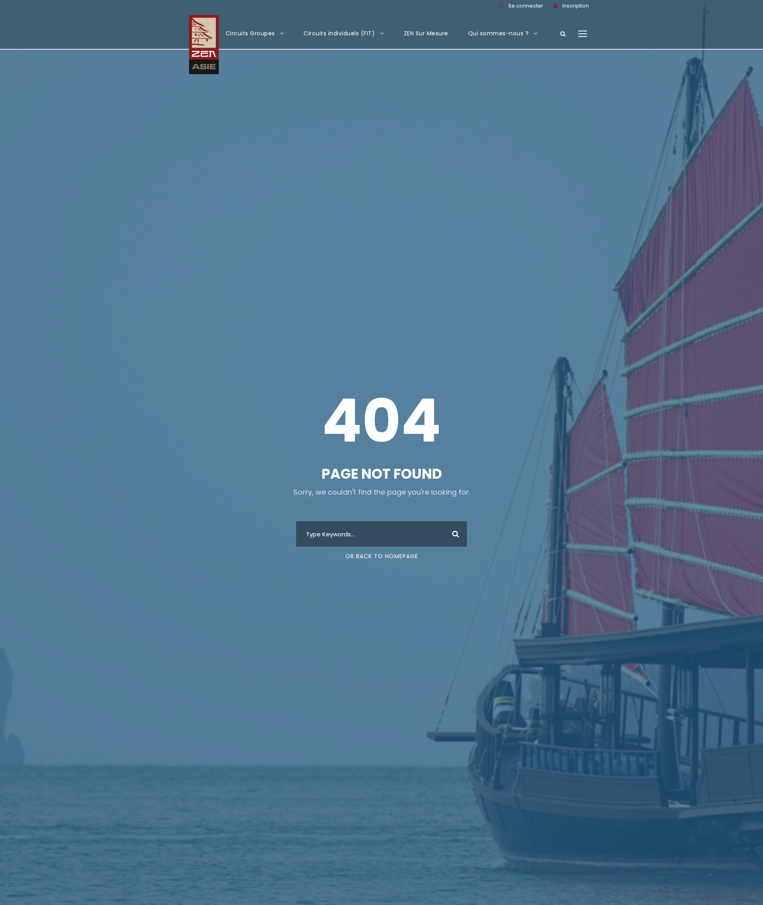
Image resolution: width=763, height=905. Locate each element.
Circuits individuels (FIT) (339, 33)
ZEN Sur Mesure (426, 33)
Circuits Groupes (250, 33)
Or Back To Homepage (381, 556)
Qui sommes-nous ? (498, 33)
